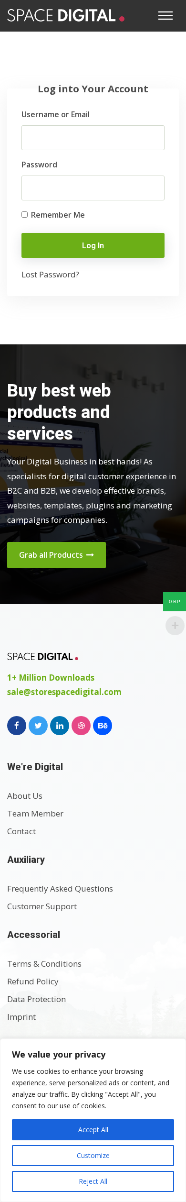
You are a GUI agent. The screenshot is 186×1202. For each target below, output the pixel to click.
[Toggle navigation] (168, 15)
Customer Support (42, 906)
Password (39, 164)
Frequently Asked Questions (60, 888)
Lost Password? (50, 274)
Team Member (35, 813)
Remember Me (57, 215)
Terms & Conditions (44, 963)
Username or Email (55, 114)
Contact (21, 831)
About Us (24, 795)
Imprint (21, 1016)
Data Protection (36, 998)
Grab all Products (52, 555)
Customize (93, 1155)
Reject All (93, 1181)
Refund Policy (33, 981)
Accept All (93, 1129)
